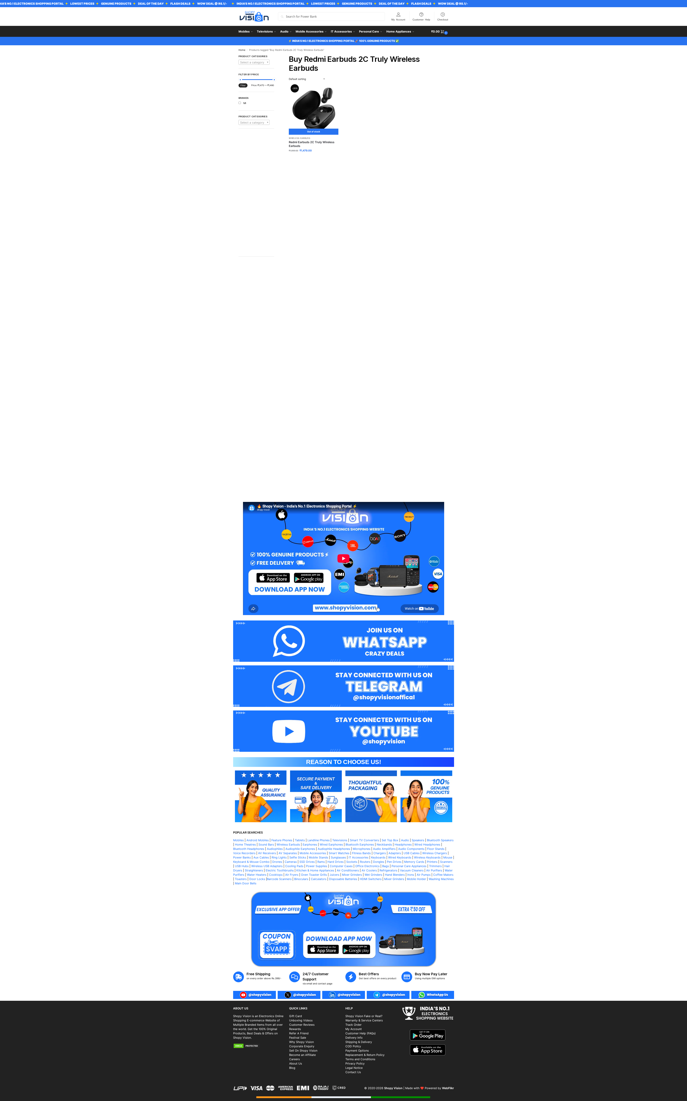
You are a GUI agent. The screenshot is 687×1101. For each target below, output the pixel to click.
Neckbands (384, 844)
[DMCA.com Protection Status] (259, 1046)
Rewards (295, 1029)
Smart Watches (339, 853)
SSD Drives (307, 862)
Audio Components (411, 849)
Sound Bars (266, 844)
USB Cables (412, 853)
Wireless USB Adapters (267, 866)
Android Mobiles (257, 840)
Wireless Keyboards (427, 857)
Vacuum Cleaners (412, 870)
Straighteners (254, 870)
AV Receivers (267, 853)
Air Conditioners (348, 870)
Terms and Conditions (360, 1059)
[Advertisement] (256, 194)
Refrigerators (388, 870)
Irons (410, 874)
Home (242, 50)
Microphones (361, 849)
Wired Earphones (331, 844)
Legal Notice (354, 1068)
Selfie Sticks (297, 857)
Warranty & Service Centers (364, 1020)
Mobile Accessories (313, 853)
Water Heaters (256, 874)
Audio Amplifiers (384, 849)
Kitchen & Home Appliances (315, 870)
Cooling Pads (294, 866)
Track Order (353, 1024)
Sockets (351, 862)
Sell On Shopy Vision (303, 1050)
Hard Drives (335, 862)
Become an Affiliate (302, 1055)
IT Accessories (358, 857)
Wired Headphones (427, 844)
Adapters (394, 853)
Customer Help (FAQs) (360, 1033)
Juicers (334, 874)
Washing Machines (441, 879)
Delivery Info (354, 1037)
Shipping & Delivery (358, 1042)
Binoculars (301, 879)
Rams (321, 862)
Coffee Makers (443, 874)
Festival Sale (297, 1037)
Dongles (378, 862)
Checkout (442, 19)
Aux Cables (261, 857)
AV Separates (288, 853)
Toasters (241, 879)
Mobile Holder (416, 879)
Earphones (310, 844)
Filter (243, 85)
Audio (405, 840)
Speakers (418, 840)
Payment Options (357, 1050)
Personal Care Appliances (409, 866)
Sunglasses (338, 857)
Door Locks (257, 879)
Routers (365, 862)
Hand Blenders (395, 874)
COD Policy (353, 1046)
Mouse (447, 857)
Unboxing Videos (301, 1020)
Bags (385, 866)
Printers (432, 862)
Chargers (379, 853)
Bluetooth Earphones (360, 844)
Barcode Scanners (279, 879)
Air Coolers (369, 870)
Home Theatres (245, 844)
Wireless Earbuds (299, 138)
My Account (398, 19)
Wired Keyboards (399, 857)
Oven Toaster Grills (314, 874)
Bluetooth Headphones (248, 849)
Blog (292, 1068)
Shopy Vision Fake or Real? (363, 1016)
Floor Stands (435, 849)
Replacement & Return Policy (365, 1055)
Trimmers (435, 866)
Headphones (403, 844)
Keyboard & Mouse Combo (251, 862)
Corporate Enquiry (301, 1046)
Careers (294, 1059)
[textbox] (254, 62)
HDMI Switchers (370, 879)
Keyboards (378, 857)
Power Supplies (316, 866)
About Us (295, 1063)
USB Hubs (242, 866)
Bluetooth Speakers (440, 840)
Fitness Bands (361, 853)
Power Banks (242, 857)
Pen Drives (394, 862)
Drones (277, 862)
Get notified (313, 158)
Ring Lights (279, 857)
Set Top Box (390, 840)
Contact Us (353, 1072)
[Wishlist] (333, 90)
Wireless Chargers (434, 853)
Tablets (300, 840)
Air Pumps (424, 874)
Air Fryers (291, 874)
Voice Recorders (244, 853)
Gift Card (295, 1016)
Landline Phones (318, 840)
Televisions (339, 840)
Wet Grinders (373, 874)
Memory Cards (414, 862)
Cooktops (276, 874)
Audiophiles (275, 849)
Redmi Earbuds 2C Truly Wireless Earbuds (311, 144)
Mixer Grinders (352, 874)
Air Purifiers (434, 870)
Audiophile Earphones (300, 849)
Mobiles (238, 840)
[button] (440, 31)
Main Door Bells (246, 883)
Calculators (318, 879)
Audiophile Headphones (334, 849)
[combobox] (254, 62)
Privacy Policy (355, 1063)
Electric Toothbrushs (280, 870)
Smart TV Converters (364, 840)
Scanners (446, 862)
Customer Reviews (301, 1024)
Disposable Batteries (343, 879)
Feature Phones (281, 840)
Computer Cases (341, 866)
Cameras (291, 862)
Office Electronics (367, 866)
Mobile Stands (318, 857)
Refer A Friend (299, 1033)
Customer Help (421, 19)
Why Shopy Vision (301, 1042)
